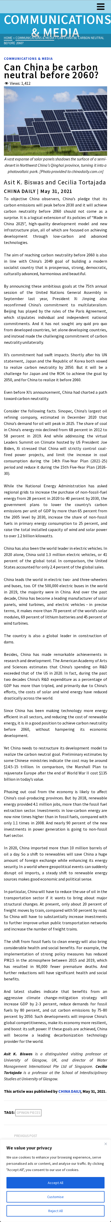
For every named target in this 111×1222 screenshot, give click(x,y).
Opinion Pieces (28, 1112)
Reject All (55, 1210)
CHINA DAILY (69, 1091)
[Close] (105, 1144)
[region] (55, 1180)
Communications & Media (28, 58)
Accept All (55, 1182)
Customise (55, 1196)
